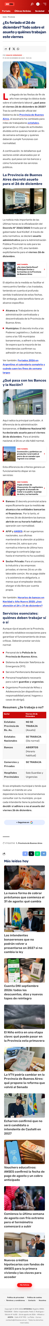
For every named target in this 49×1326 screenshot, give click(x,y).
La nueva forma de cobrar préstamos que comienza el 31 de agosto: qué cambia (24, 897)
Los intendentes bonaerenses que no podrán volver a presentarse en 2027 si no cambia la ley (23, 944)
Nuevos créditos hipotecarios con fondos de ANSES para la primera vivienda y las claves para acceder (24, 1268)
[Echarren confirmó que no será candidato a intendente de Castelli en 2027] (24, 1105)
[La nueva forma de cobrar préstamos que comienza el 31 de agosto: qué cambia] (24, 877)
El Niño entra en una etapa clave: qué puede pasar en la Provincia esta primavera (24, 1036)
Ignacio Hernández (14, 55)
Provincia (11, 17)
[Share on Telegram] (43, 853)
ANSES (18, 531)
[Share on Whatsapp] (18, 49)
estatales (33, 122)
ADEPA (10, 1317)
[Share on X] (14, 49)
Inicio (5, 17)
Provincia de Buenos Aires (30, 843)
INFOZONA (27, 1309)
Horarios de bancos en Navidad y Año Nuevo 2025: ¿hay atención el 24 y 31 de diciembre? (23, 601)
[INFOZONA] (9, 4)
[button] (32, 4)
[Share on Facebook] (9, 49)
